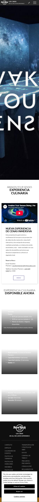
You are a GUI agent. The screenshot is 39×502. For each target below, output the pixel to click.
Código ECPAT (27, 466)
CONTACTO (8, 445)
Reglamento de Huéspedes (27, 470)
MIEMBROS (8, 467)
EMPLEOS (8, 448)
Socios (24, 452)
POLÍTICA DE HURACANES (9, 463)
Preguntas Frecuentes (26, 462)
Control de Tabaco (26, 457)
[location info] (29, 2)
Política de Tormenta (9, 457)
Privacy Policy (24, 482)
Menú (19, 278)
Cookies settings (19, 496)
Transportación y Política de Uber (28, 447)
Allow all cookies (19, 486)
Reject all (19, 491)
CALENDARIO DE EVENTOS (10, 452)
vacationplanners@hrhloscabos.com (24, 266)
